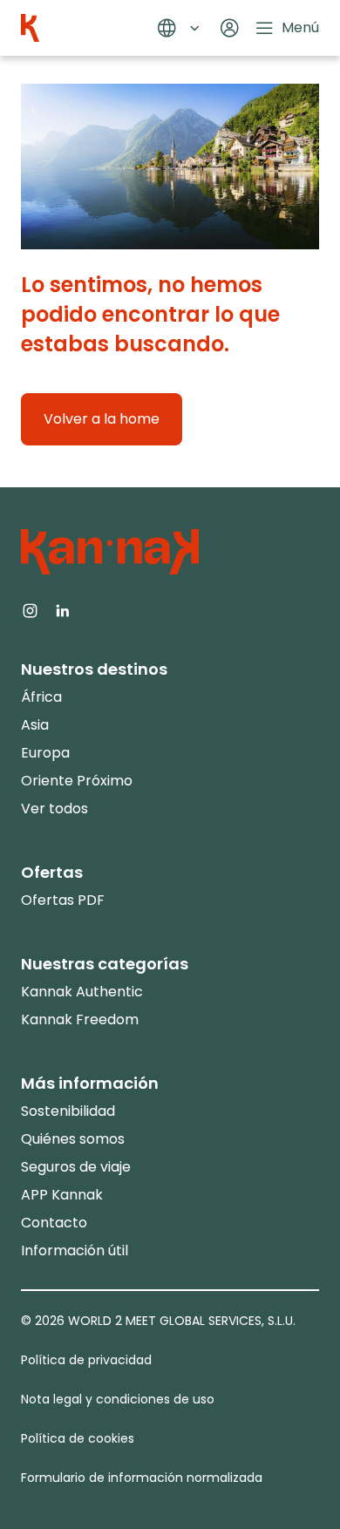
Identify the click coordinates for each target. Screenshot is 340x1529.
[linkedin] (62, 609)
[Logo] (30, 28)
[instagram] (30, 609)
